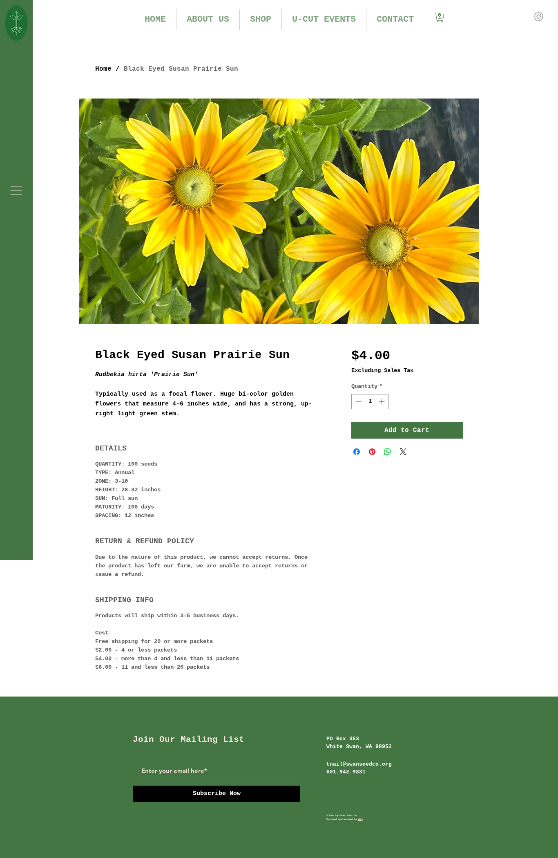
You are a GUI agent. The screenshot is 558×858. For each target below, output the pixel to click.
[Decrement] (358, 401)
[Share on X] (403, 452)
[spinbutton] (370, 401)
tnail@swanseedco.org (359, 764)
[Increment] (382, 401)
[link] (440, 17)
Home (103, 69)
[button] (16, 190)
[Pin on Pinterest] (372, 452)
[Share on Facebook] (357, 452)
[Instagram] (538, 16)
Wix (360, 819)
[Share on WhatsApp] (388, 452)
